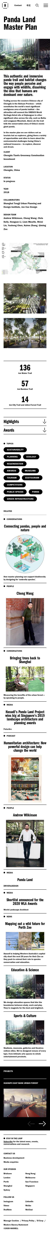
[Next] (42, 1123)
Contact (18, 5)
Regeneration (15, 463)
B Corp (40, 1220)
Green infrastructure (20, 498)
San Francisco (31, 1181)
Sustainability (15, 449)
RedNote (8, 1209)
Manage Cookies (12, 1220)
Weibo (28, 1205)
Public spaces (15, 491)
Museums (30, 470)
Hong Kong (30, 1173)
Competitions (14, 484)
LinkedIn (29, 1201)
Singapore (30, 1185)
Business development (14, 1158)
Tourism (12, 477)
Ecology (31, 456)
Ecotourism (32, 477)
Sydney (7, 1190)
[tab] (25, 421)
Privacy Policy (28, 1220)
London (7, 1177)
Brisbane (8, 1173)
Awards (11, 470)
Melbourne (30, 1177)
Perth (6, 1181)
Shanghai (8, 1185)
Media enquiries (11, 1162)
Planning (12, 456)
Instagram (8, 1201)
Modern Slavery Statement (16, 1224)
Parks (35, 491)
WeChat (29, 1209)
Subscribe (8, 1141)
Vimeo (6, 1205)
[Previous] (31, 1123)
